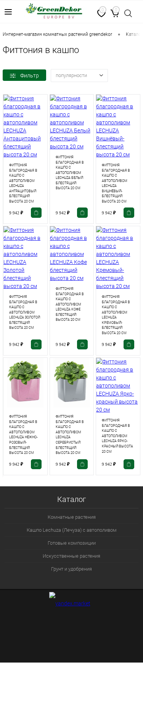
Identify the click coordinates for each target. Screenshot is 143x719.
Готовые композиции (72, 543)
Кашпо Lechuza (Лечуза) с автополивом (72, 530)
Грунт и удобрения (71, 569)
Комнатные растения (72, 517)
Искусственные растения (71, 556)
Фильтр (29, 75)
